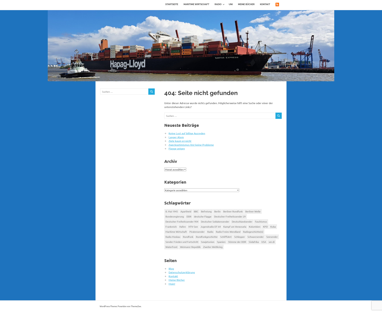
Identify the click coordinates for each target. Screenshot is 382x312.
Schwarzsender (256, 236)
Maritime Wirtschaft (196, 4)
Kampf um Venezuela (234, 226)
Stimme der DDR (237, 241)
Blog (171, 268)
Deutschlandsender (242, 221)
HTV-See (193, 226)
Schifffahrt (226, 236)
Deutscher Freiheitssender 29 (230, 216)
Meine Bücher (246, 4)
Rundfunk (188, 236)
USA (263, 241)
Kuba (273, 226)
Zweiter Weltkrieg (212, 246)
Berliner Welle (253, 211)
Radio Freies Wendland (228, 231)
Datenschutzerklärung (182, 272)
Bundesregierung (174, 216)
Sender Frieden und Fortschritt (181, 241)
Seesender (272, 236)
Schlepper (239, 236)
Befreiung (206, 211)
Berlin (217, 211)
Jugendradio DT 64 (211, 226)
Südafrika (254, 241)
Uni (231, 4)
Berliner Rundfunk (233, 211)
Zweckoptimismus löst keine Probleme (191, 144)
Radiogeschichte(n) (253, 231)
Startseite (171, 4)
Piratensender (197, 231)
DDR (189, 216)
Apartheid (186, 211)
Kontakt (265, 4)
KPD (265, 226)
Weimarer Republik (190, 246)
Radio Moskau (172, 236)
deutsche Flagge (202, 216)
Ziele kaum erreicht (180, 140)
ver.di (272, 241)
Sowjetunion (207, 241)
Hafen (182, 226)
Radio (218, 4)
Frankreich (171, 226)
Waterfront (171, 246)
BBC (196, 211)
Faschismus (261, 221)
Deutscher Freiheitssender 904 (181, 221)
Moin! (172, 283)
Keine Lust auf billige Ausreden (187, 133)
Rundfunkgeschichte (207, 236)
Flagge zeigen (177, 148)
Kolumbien (254, 226)
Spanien (221, 241)
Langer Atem (176, 137)
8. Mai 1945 (171, 211)
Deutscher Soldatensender (215, 221)
